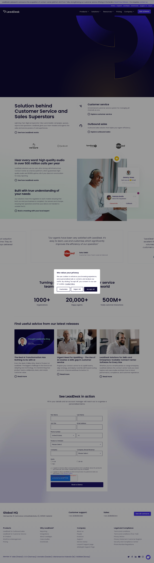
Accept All (91, 289)
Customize (63, 289)
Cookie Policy (70, 284)
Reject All (77, 289)
